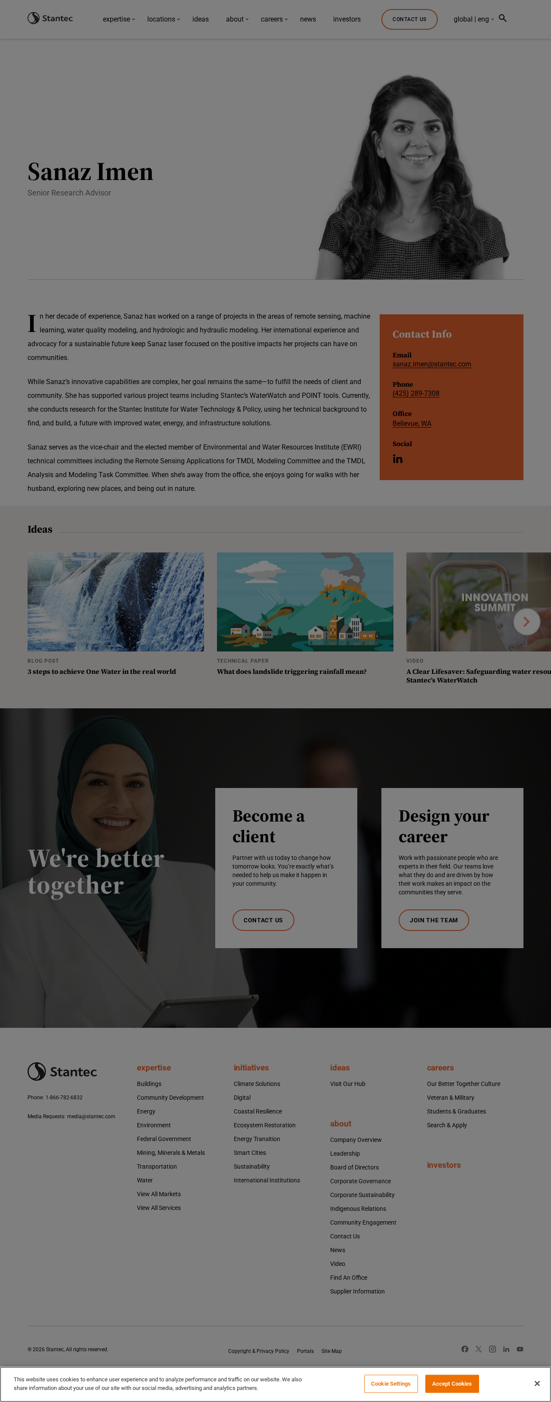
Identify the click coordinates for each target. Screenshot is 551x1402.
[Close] (537, 1383)
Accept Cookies (452, 1383)
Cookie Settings (391, 1383)
